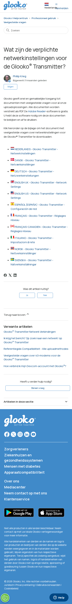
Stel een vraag (37, 388)
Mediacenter (15, 487)
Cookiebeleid (11, 588)
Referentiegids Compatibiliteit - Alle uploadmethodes (36, 349)
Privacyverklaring (25, 585)
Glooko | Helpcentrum (16, 18)
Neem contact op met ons (25, 493)
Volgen (10, 86)
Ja (27, 295)
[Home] (15, 9)
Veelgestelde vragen (15, 22)
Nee (45, 295)
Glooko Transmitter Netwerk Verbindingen (30, 332)
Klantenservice (17, 499)
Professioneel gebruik (44, 18)
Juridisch (9, 585)
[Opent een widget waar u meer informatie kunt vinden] (59, 597)
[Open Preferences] (5, 597)
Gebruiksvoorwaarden (48, 585)
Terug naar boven (15, 315)
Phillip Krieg (19, 76)
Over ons (11, 481)
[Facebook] (5, 275)
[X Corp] (10, 275)
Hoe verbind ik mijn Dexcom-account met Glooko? (35, 366)
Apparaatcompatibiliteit (24, 472)
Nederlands (51, 7)
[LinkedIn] (15, 275)
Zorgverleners (16, 449)
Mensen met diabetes (22, 466)
